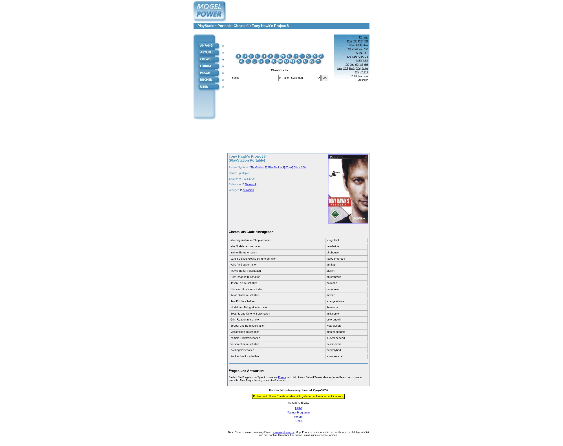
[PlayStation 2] (258, 167)
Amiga (365, 68)
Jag (360, 76)
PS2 (360, 41)
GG (366, 64)
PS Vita (358, 52)
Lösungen (363, 79)
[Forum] (298, 416)
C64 (357, 72)
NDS (354, 56)
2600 (354, 76)
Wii (356, 48)
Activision (248, 190)
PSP (366, 52)
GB (366, 56)
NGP (345, 68)
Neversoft (250, 184)
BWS (352, 68)
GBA (361, 56)
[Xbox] (289, 167)
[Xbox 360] (300, 167)
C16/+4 (364, 72)
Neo (339, 68)
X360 (359, 45)
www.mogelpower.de (283, 432)
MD (356, 64)
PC (360, 37)
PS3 (355, 41)
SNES (359, 60)
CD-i (358, 68)
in (280, 77)
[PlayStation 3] (276, 167)
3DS (349, 56)
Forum (282, 377)
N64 (366, 48)
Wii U (351, 48)
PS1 (366, 41)
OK (325, 77)
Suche (235, 77)
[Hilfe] (298, 408)
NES (365, 60)
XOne (352, 45)
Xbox (365, 45)
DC (347, 64)
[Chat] (298, 421)
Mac (366, 37)
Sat (352, 64)
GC (361, 48)
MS (361, 64)
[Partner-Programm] (298, 412)
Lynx (365, 76)
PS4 (349, 41)
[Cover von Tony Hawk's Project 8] (346, 190)
